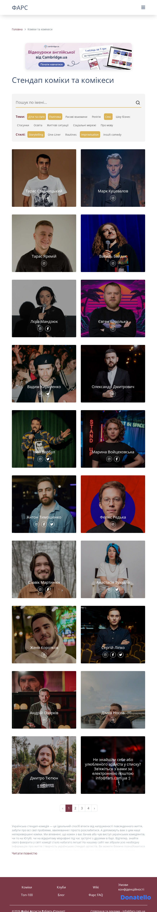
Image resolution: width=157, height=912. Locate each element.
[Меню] (143, 7)
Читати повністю (24, 853)
